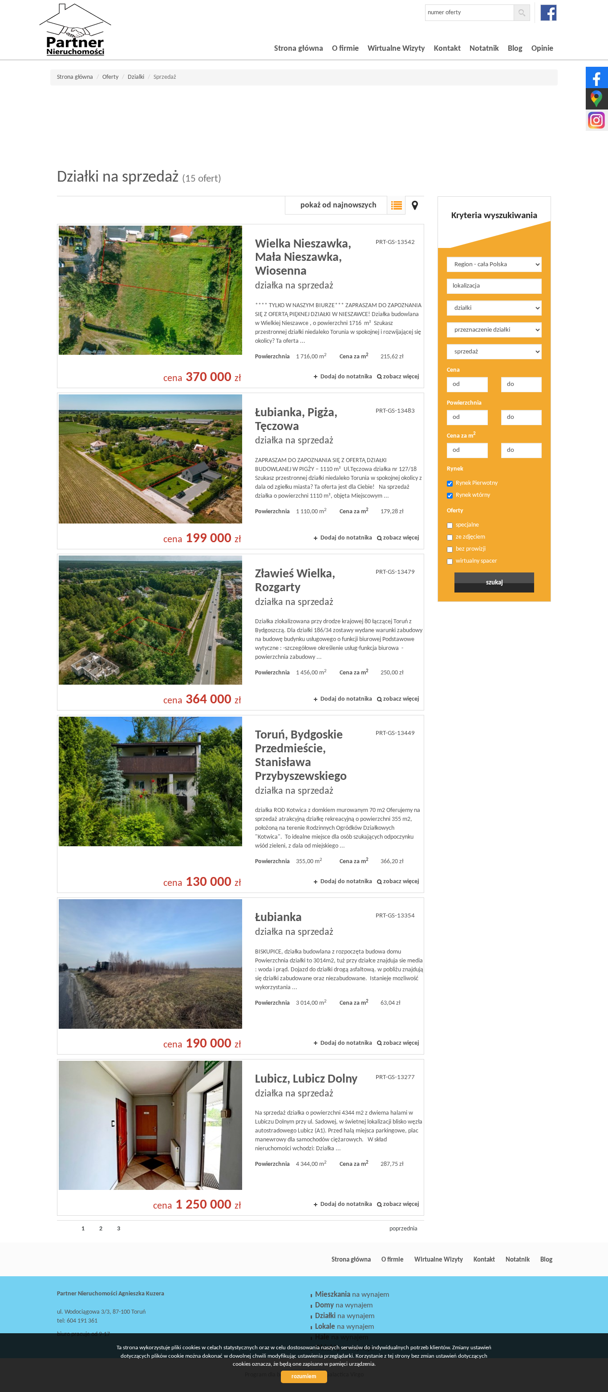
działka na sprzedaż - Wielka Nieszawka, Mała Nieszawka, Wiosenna (240, 306)
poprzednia (403, 1229)
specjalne (467, 525)
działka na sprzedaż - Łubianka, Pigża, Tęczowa (240, 471)
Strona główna (298, 49)
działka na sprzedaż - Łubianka (240, 976)
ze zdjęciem (470, 537)
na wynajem (352, 1295)
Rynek (455, 469)
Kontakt (447, 49)
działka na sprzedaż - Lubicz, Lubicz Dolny (240, 1137)
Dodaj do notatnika (346, 376)
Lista (396, 205)
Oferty (455, 510)
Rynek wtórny (473, 495)
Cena (453, 370)
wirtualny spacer (476, 561)
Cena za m (461, 435)
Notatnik (484, 49)
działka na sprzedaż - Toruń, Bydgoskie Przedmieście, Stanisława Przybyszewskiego (240, 804)
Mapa (414, 205)
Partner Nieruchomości (119, 1259)
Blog (515, 49)
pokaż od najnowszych (338, 205)
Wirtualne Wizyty (396, 49)
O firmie (345, 49)
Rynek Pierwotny (477, 483)
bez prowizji (471, 549)
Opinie (542, 49)
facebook (548, 12)
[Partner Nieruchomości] (101, 17)
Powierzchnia (464, 403)
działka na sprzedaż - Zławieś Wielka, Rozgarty (240, 632)
